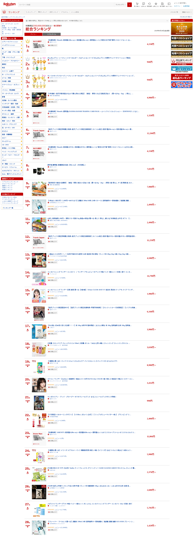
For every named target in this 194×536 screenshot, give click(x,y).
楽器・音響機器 (7, 134)
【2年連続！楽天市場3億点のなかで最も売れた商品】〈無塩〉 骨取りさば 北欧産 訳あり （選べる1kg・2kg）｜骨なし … (90, 93)
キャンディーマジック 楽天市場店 (59, 381)
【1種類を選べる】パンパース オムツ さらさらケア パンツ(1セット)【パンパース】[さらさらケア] (82, 361)
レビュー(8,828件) (60, 367)
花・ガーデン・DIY (8, 33)
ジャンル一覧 (174, 12)
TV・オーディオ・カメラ (10, 24)
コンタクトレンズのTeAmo (56, 291)
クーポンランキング (8, 199)
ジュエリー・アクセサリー (11, 61)
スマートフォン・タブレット (11, 85)
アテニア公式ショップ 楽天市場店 (59, 345)
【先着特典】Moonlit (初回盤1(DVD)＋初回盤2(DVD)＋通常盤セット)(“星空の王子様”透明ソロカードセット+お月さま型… (90, 147)
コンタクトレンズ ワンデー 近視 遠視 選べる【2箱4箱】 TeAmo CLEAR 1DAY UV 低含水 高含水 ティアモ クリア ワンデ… (90, 290)
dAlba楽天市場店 (54, 416)
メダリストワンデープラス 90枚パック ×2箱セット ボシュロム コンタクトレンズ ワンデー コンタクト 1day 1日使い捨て (89, 504)
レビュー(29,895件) (61, 385)
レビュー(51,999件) (61, 527)
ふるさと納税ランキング (10, 201)
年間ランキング (7, 189)
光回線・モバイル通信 (9, 28)
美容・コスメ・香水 (8, 121)
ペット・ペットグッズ (9, 151)
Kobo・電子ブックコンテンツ (12, 174)
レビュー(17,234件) (61, 206)
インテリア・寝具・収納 (10, 104)
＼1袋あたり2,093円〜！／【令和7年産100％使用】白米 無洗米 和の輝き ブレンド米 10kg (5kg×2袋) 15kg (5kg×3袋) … (89, 254)
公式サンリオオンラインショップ (58, 60)
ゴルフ (4, 160)
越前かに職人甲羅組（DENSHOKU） (59, 220)
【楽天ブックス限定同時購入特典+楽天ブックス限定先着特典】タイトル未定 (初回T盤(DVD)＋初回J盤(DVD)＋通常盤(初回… (91, 236)
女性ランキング (54, 12)
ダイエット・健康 (8, 114)
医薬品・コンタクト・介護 (11, 117)
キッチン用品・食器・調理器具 (11, 30)
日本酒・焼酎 (6, 81)
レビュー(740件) (60, 278)
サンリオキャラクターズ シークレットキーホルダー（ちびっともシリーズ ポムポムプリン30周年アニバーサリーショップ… (91, 76)
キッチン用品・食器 (8, 110)
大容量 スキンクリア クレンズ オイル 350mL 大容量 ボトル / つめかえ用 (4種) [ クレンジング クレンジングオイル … (88, 343)
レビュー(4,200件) (60, 474)
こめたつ (52, 327)
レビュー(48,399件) (61, 349)
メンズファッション (8, 45)
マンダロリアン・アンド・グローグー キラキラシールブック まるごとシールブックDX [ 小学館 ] (81, 397)
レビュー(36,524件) (61, 99)
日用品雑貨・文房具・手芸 (11, 107)
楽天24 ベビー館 (54, 363)
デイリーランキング (8, 184)
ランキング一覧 (8, 208)
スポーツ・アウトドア (9, 124)
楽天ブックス (53, 42)
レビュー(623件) (60, 331)
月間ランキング (7, 187)
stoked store (52, 470)
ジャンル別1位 (75, 12)
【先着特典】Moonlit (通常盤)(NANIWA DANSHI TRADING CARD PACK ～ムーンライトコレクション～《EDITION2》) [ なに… (93, 111)
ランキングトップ (30, 12)
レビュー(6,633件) (60, 260)
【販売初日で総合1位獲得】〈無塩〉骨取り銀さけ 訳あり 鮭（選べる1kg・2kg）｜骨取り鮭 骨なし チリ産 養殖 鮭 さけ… (90, 183)
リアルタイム (64, 12)
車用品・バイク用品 (8, 148)
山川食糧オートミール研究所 (57, 488)
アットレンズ (53, 274)
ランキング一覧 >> (186, 17)
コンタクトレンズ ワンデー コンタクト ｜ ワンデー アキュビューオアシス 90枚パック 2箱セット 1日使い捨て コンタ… (89, 272)
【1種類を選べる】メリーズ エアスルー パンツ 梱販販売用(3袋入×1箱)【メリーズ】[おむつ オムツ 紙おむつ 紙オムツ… (89, 450)
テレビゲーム (6, 141)
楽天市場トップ (6, 17)
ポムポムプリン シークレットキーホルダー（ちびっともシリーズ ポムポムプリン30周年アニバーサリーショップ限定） (89, 58)
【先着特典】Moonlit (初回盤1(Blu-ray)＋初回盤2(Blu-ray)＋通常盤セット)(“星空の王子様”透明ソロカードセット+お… (89, 40)
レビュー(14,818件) (61, 296)
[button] (143, 4)
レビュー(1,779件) (60, 510)
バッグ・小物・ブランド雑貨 (11, 53)
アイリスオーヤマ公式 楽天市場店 (58, 256)
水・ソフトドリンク (8, 74)
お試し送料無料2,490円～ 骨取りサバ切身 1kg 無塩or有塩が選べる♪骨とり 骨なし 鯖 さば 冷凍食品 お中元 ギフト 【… (89, 218)
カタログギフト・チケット (11, 170)
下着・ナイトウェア (8, 57)
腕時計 (4, 64)
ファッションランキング (10, 203)
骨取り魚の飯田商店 (55, 95)
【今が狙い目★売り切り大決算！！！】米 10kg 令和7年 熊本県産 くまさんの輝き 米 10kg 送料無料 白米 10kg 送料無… (89, 325)
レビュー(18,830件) (61, 224)
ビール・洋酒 (6, 78)
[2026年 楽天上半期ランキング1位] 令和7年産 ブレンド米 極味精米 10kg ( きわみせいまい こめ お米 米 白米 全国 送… (89, 486)
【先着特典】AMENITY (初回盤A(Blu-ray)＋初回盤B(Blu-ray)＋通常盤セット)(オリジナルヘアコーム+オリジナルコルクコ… (91, 432)
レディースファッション (10, 42)
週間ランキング (7, 186)
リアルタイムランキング (10, 182)
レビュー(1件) (59, 438)
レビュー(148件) (60, 420)
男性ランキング (42, 12)
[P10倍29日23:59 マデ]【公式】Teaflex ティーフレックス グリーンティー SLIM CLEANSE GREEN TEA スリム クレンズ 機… (91, 468)
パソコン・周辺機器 (8, 90)
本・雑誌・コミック (8, 164)
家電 (3, 26)
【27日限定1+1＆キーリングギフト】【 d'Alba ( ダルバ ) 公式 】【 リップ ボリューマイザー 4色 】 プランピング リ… (89, 414)
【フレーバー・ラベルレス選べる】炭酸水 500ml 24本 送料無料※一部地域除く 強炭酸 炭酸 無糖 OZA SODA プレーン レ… (90, 521)
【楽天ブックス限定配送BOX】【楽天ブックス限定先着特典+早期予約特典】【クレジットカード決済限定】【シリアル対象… (92, 307)
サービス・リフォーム (9, 167)
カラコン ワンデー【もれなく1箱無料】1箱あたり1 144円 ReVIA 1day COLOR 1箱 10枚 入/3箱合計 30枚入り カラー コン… (90, 379)
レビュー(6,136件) (60, 492)
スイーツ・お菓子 (8, 71)
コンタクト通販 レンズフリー (57, 505)
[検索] (129, 4)
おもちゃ (5, 131)
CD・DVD (5, 145)
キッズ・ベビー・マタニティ (11, 156)
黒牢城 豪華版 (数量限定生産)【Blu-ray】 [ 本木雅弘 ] (66, 165)
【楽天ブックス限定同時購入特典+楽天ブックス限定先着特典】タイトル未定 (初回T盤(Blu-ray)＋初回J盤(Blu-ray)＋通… (90, 129)
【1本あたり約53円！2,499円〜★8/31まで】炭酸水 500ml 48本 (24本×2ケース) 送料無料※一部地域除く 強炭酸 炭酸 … (89, 200)
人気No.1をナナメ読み (9, 197)
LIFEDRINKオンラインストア (57, 202)
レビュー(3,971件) (60, 456)
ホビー (4, 138)
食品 (3, 67)
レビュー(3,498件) (60, 189)
